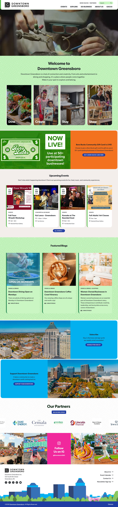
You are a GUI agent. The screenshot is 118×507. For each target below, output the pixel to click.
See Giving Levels (59, 412)
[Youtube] (20, 482)
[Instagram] (13, 482)
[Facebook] (6, 482)
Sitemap (110, 504)
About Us (99, 6)
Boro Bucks (84, 3)
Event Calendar (105, 475)
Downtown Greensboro (17, 504)
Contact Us (107, 478)
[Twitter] (9, 482)
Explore (74, 6)
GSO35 (109, 6)
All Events (58, 231)
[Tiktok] (17, 482)
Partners (93, 3)
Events (64, 6)
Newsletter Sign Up (104, 482)
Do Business (86, 6)
